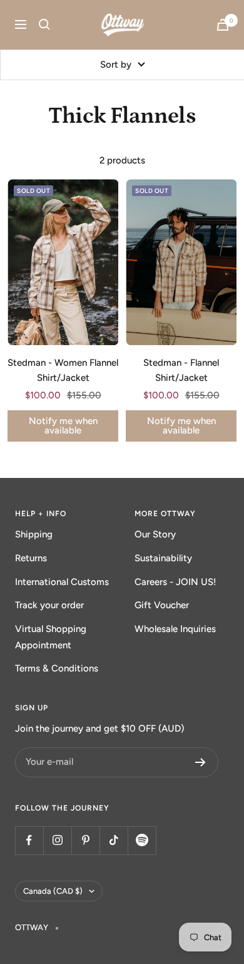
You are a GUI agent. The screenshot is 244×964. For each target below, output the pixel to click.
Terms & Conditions (56, 668)
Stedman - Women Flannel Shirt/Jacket (63, 370)
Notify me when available (63, 425)
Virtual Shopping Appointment (50, 637)
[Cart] (222, 25)
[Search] (44, 24)
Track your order (49, 605)
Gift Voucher (162, 605)
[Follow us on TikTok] (113, 840)
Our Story (155, 534)
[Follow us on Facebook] (29, 840)
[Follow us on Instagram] (57, 840)
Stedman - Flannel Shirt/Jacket (181, 370)
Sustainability (163, 558)
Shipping (34, 534)
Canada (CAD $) (53, 891)
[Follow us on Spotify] (142, 840)
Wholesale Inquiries (175, 629)
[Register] (200, 762)
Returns (31, 558)
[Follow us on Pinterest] (85, 840)
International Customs (62, 582)
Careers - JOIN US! (175, 582)
